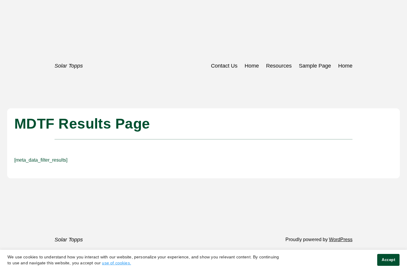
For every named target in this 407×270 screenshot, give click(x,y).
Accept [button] (388, 259)
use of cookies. (116, 262)
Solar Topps (69, 66)
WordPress (340, 239)
